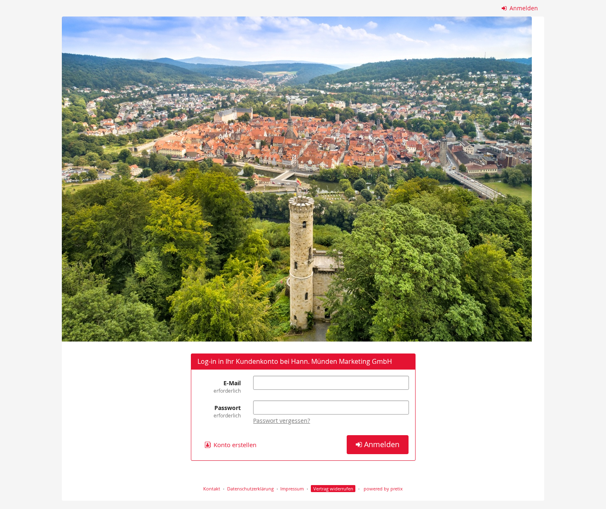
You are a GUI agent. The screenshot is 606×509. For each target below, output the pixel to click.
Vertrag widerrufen (333, 488)
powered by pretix (383, 488)
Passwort (227, 411)
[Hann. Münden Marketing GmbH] (297, 179)
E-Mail (227, 386)
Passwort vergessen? (281, 420)
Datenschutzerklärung (250, 488)
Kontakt (211, 488)
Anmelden (523, 8)
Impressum (292, 488)
